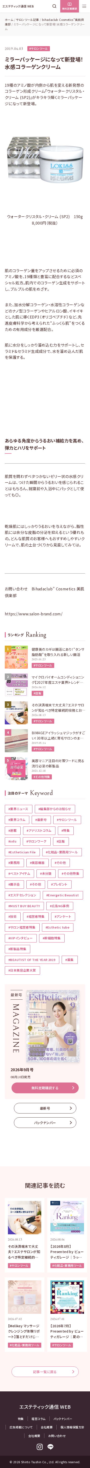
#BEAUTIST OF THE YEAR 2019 (31, 959)
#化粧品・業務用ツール (62, 852)
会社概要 (47, 1427)
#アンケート (63, 916)
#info (12, 841)
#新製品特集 (17, 949)
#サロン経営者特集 (22, 927)
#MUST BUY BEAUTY (24, 906)
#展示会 (14, 884)
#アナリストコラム (39, 830)
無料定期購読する (45, 1087)
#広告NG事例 (59, 906)
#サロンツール (38, 48)
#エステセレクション (22, 895)
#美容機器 (37, 862)
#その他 (60, 862)
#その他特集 (42, 777)
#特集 (65, 830)
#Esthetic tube (58, 927)
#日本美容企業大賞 (22, 970)
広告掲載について (21, 1427)
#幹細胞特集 (51, 938)
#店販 (37, 693)
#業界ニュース (18, 809)
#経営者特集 (35, 916)
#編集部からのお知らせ (54, 809)
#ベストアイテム (19, 873)
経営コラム (39, 1419)
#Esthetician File (22, 852)
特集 (21, 1419)
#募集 (69, 959)
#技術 (12, 916)
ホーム (9, 20)
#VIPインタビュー (20, 938)
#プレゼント (59, 884)
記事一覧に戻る (45, 1371)
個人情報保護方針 (72, 1427)
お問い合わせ (57, 1436)
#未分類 (46, 873)
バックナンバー (45, 1122)
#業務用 (14, 862)
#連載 (12, 830)
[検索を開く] (55, 6)
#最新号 (41, 819)
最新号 (45, 1108)
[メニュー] (84, 6)
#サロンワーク (36, 841)
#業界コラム (16, 819)
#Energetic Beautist (62, 895)
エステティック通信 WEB (18, 6)
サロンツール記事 (27, 20)
